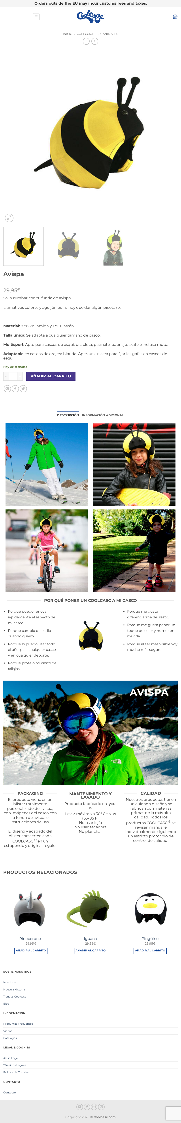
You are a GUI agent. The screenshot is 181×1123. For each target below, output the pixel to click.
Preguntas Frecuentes (18, 1023)
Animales (110, 34)
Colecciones (87, 34)
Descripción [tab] (68, 415)
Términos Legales (14, 1065)
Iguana (90, 938)
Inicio (67, 34)
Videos (7, 1031)
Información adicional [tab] (103, 415)
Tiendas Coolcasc (14, 996)
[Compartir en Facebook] (15, 388)
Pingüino (150, 938)
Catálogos (10, 1038)
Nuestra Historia (14, 989)
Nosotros (9, 982)
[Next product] (86, 41)
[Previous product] (94, 41)
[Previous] (12, 136)
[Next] (169, 136)
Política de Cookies (15, 1072)
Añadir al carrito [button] (31, 950)
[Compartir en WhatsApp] (7, 388)
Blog (6, 1003)
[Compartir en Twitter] (23, 388)
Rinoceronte (30, 938)
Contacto (9, 1092)
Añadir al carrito (51, 376)
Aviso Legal (10, 1058)
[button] (36, 16)
